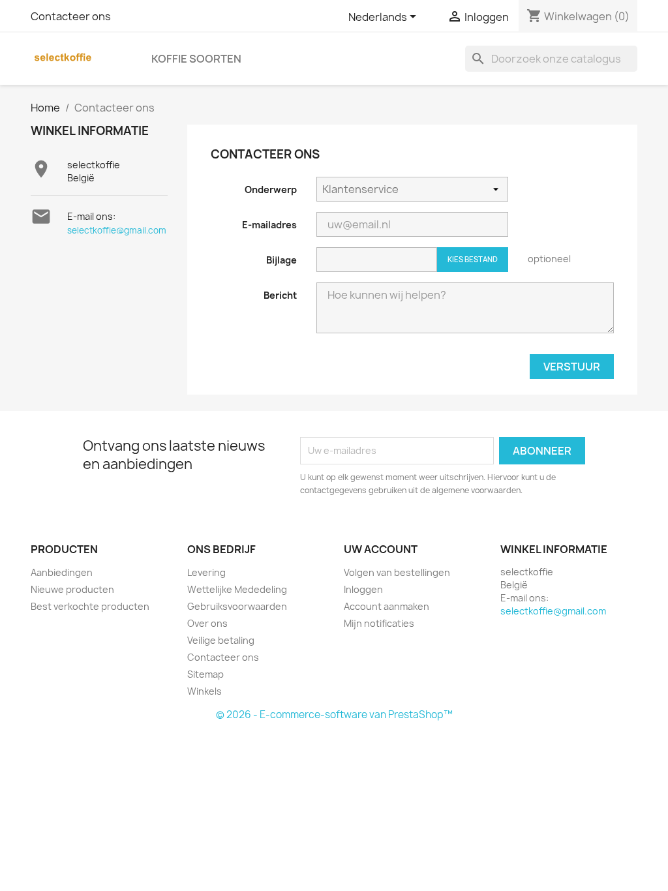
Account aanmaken (386, 606)
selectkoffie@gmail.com (116, 230)
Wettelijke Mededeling (237, 589)
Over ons (207, 623)
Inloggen (363, 589)
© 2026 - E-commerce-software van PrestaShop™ (334, 714)
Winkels (204, 691)
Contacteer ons (71, 16)
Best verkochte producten (90, 606)
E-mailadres (269, 225)
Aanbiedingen (62, 572)
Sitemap (205, 674)
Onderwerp (271, 189)
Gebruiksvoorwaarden (237, 606)
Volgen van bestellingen (397, 572)
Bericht (280, 295)
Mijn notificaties (379, 623)
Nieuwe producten (72, 589)
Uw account (381, 549)
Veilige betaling (220, 640)
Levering (206, 572)
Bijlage (281, 260)
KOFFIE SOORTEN (196, 59)
